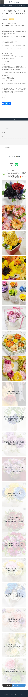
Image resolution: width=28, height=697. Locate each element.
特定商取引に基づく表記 (19, 692)
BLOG (11, 19)
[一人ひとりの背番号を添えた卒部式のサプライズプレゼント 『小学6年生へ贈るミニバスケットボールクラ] (14, 293)
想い (3, 124)
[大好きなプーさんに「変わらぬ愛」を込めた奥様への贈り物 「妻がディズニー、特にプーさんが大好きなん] (14, 243)
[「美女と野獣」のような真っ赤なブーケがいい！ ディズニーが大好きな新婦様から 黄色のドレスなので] (14, 394)
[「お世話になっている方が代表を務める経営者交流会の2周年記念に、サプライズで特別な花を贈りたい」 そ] (14, 419)
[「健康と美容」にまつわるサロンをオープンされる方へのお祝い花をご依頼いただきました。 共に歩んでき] (14, 217)
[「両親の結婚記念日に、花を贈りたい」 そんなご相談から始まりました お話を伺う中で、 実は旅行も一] (14, 494)
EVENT (4, 136)
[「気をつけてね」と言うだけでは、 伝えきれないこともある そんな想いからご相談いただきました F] (14, 645)
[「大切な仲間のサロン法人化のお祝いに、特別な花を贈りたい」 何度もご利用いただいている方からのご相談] (14, 444)
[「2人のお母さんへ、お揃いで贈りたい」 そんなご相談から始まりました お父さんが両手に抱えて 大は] (14, 544)
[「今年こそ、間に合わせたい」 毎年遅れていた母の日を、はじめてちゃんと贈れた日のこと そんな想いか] (14, 595)
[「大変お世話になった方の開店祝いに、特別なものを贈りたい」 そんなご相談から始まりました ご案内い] (14, 469)
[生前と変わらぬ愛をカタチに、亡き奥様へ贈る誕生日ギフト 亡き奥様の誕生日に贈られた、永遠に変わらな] (14, 268)
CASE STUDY (5, 128)
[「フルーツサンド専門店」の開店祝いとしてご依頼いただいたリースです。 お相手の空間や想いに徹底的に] (14, 368)
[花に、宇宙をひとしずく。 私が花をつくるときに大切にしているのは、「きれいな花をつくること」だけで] (14, 192)
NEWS (4, 141)
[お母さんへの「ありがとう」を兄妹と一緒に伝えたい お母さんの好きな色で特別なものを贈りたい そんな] (14, 570)
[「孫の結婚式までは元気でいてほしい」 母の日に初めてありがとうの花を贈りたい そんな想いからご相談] (14, 620)
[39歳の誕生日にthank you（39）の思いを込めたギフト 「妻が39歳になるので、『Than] (14, 318)
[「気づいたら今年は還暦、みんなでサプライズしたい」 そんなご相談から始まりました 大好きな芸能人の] (14, 519)
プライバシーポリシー (8, 692)
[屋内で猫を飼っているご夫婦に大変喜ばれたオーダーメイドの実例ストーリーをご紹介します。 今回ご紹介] (14, 343)
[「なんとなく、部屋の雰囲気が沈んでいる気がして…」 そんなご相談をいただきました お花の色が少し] (14, 670)
